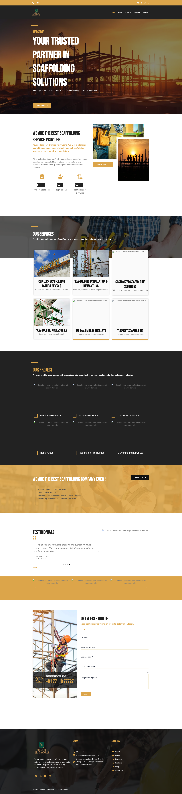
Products (137, 12)
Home (113, 12)
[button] (35, 551)
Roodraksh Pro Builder (91, 452)
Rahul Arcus (47, 452)
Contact (145, 12)
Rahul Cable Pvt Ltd (51, 415)
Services (128, 12)
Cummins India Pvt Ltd (130, 452)
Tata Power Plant (88, 415)
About (120, 12)
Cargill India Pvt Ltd (129, 415)
